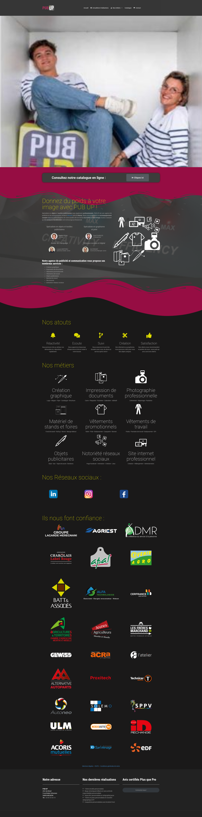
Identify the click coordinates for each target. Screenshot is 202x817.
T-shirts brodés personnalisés (94, 789)
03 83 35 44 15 (50, 797)
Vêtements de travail (141, 424)
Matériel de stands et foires (61, 424)
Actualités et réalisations (100, 8)
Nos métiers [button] (116, 8)
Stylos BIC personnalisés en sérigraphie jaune (99, 795)
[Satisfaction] (149, 335)
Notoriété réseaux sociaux (101, 456)
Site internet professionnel (141, 456)
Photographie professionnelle (141, 393)
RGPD (97, 766)
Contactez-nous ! (141, 790)
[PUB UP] (48, 8)
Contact (138, 8)
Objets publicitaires (61, 456)
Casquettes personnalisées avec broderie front (100, 802)
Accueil (86, 8)
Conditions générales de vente (110, 766)
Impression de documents (101, 393)
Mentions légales (87, 766)
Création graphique (61, 393)
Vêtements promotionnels (101, 424)
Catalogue (128, 8)
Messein (70, 215)
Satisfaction (149, 343)
